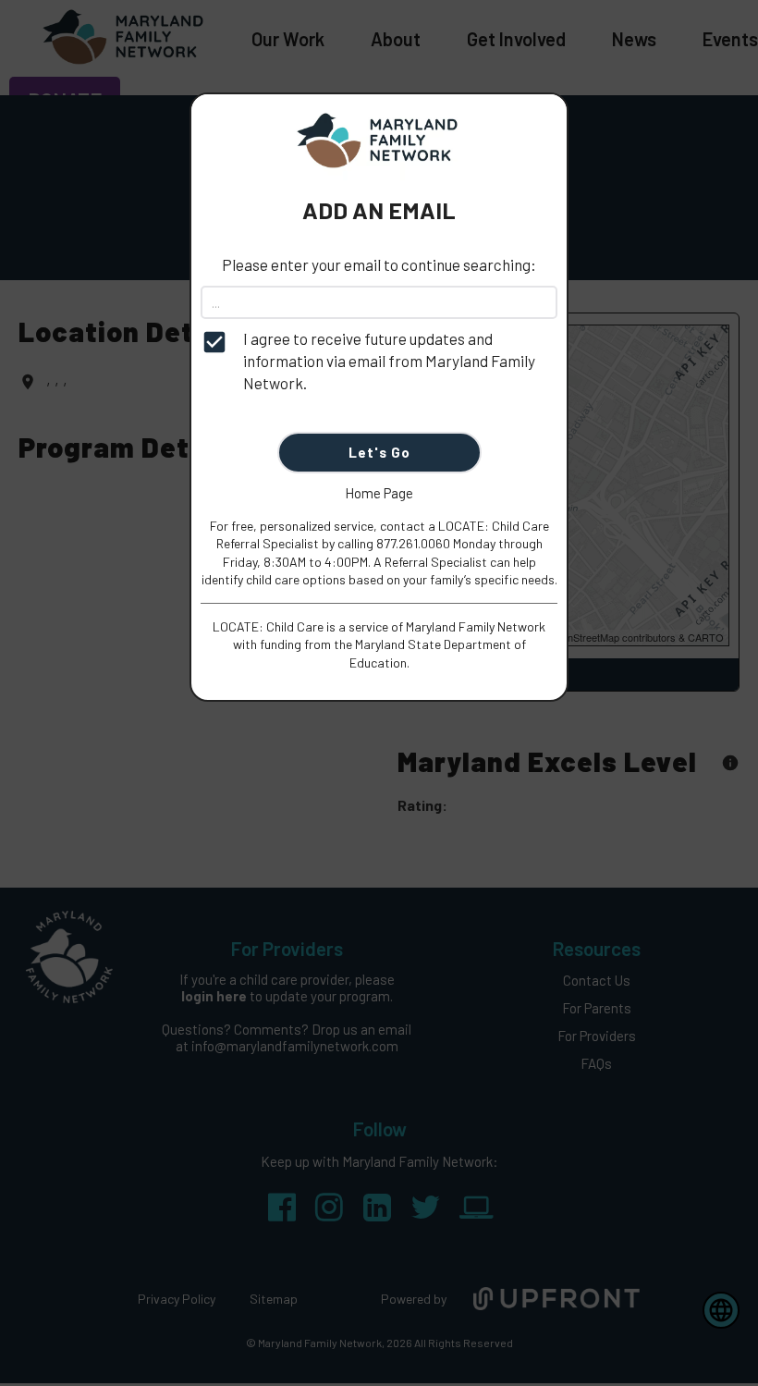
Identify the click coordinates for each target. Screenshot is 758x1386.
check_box (214, 342)
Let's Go (379, 452)
